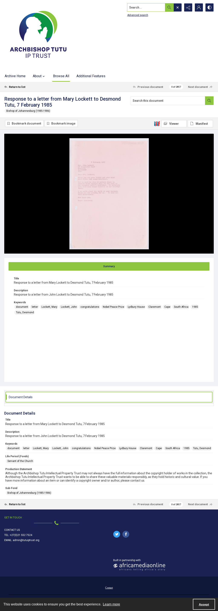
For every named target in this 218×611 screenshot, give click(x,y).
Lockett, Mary (49, 306)
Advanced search (137, 15)
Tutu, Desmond (25, 312)
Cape (167, 306)
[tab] (109, 266)
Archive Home (15, 76)
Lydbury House (136, 306)
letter (35, 306)
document (22, 306)
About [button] (37, 76)
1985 (195, 306)
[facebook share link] (125, 534)
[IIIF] (156, 123)
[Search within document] (209, 100)
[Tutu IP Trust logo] (38, 35)
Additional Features (90, 76)
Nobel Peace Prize (113, 306)
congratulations (89, 306)
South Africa (181, 306)
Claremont (154, 306)
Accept (204, 604)
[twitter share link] (116, 534)
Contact (109, 587)
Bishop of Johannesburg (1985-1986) (28, 110)
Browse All (61, 76)
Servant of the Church (20, 461)
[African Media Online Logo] (139, 567)
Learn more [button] (111, 604)
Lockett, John (69, 306)
